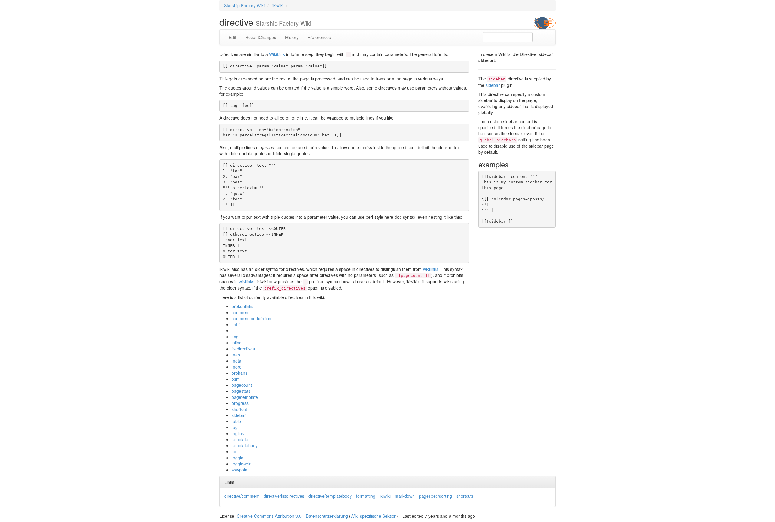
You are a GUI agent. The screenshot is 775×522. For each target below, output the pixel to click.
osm (236, 379)
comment (240, 312)
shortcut (239, 409)
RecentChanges (260, 37)
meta (236, 361)
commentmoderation (251, 318)
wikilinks (430, 269)
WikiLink (277, 54)
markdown (405, 496)
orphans (239, 373)
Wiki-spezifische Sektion (374, 516)
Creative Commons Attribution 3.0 (269, 516)
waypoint (240, 470)
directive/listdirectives (284, 496)
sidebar (239, 415)
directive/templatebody (330, 496)
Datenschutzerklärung (327, 516)
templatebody (245, 445)
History (291, 37)
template (240, 439)
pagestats (241, 391)
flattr (236, 324)
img (235, 336)
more (237, 367)
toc (234, 451)
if (233, 330)
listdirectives (243, 349)
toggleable (242, 464)
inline (237, 343)
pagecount (242, 385)
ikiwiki (277, 5)
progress (240, 403)
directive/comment (241, 496)
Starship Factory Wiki (244, 5)
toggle (237, 458)
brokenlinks (242, 306)
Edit (232, 37)
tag (235, 427)
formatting (365, 496)
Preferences (319, 37)
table (236, 421)
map (236, 355)
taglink (238, 433)
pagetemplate (245, 397)
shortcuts (465, 496)
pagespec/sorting (435, 496)
